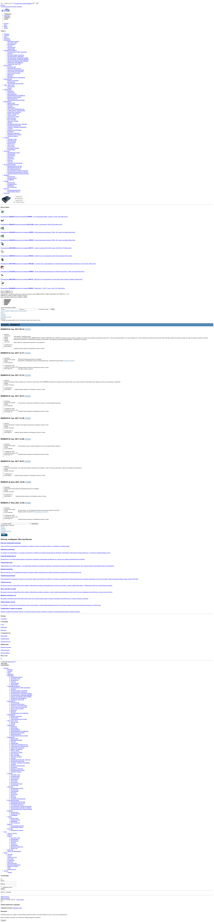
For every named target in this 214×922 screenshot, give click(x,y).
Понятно (3, 920)
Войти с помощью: (6, 892)
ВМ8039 (3, 318)
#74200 (28, 482)
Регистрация (22, 311)
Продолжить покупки (6, 908)
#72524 (28, 461)
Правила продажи (6, 647)
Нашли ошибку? (5, 653)
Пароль (3, 884)
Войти (2, 889)
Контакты (3, 630)
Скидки (3, 6)
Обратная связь (5, 650)
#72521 (28, 396)
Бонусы (3, 5)
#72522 (28, 418)
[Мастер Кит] (5, 11)
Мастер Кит (11, 661)
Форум (3, 312)
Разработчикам (5, 638)
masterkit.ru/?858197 (69, 360)
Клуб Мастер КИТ (6, 317)
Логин (2, 880)
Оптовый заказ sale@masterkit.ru (23, 3)
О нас (2, 624)
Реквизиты (4, 627)
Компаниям (4, 636)
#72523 (28, 439)
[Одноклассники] (1, 893)
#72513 (28, 329)
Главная (3, 314)
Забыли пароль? (5, 311)
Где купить (8, 6)
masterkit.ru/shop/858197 (42, 511)
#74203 (28, 503)
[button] (8, 14)
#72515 (27, 353)
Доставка (19, 6)
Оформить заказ (17, 908)
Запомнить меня (7, 887)
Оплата (14, 6)
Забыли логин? (14, 311)
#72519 (28, 375)
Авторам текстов (5, 641)
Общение (3, 315)
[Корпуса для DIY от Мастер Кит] (13, 203)
